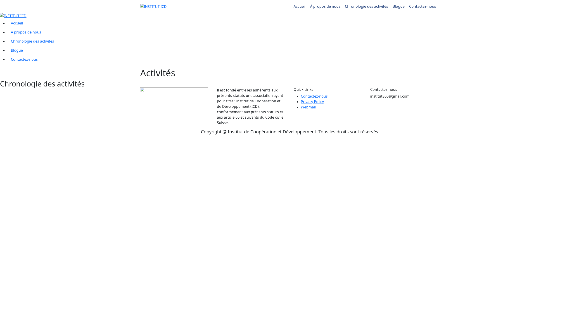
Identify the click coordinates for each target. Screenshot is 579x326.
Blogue (399, 6)
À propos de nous (325, 6)
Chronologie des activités (367, 6)
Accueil (300, 6)
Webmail (308, 107)
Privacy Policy (312, 101)
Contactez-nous (423, 6)
